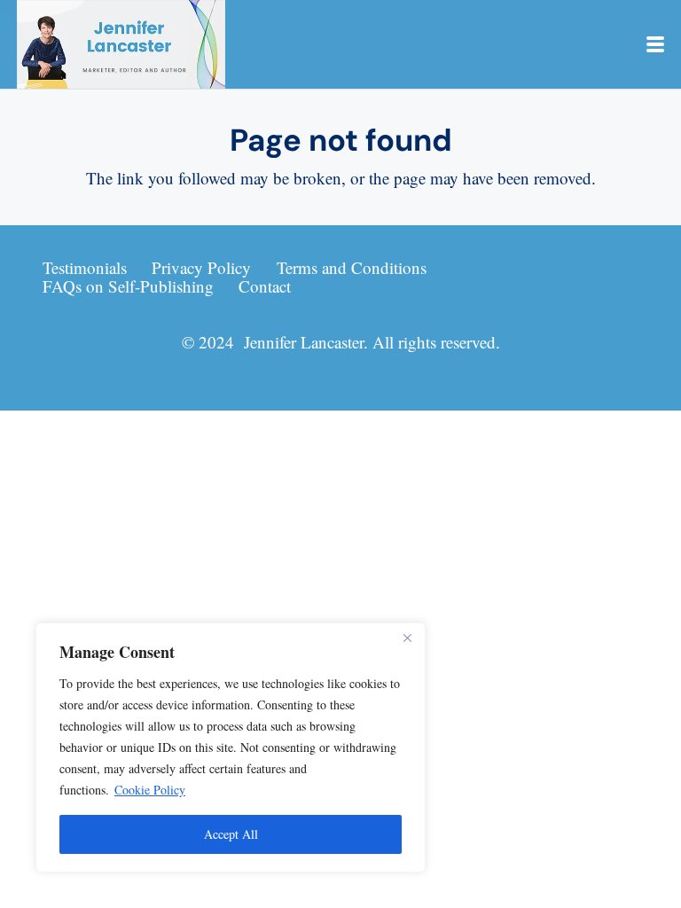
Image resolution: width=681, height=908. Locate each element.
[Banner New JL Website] (121, 44)
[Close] (407, 637)
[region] (230, 747)
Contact (265, 286)
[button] (655, 44)
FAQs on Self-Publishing (128, 286)
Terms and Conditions (352, 267)
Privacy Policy (201, 267)
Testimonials (85, 267)
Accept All (231, 834)
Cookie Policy (149, 789)
